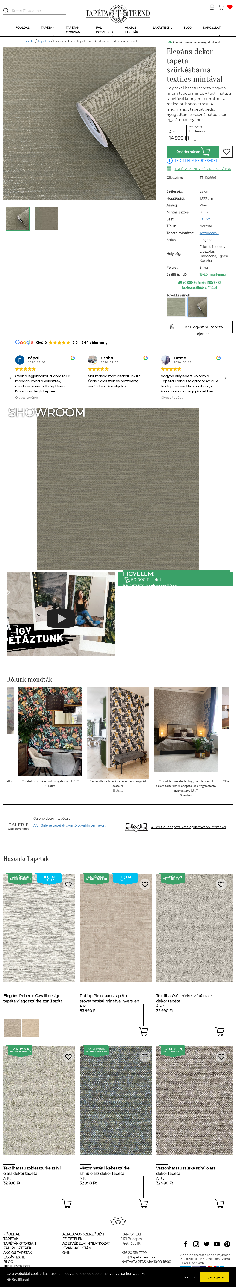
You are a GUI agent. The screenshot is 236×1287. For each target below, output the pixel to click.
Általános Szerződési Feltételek (83, 1236)
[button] (225, 377)
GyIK (66, 1253)
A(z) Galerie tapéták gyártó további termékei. (69, 825)
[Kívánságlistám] (230, 7)
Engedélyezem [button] (215, 1277)
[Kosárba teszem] (143, 1031)
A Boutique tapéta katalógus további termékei (188, 827)
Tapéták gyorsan (19, 1243)
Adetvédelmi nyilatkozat (86, 1243)
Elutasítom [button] (187, 1277)
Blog (8, 1262)
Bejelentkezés (17, 1266)
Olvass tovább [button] (99, 398)
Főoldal (29, 41)
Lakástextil (14, 1257)
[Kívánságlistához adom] (227, 152)
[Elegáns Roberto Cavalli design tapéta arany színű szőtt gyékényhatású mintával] (49, 1028)
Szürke (205, 219)
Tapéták (44, 41)
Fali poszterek (17, 1248)
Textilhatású (209, 233)
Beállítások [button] (20, 1280)
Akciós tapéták (17, 1253)
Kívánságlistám (76, 1248)
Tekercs (200, 131)
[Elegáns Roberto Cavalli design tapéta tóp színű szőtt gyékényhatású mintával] (12, 1028)
